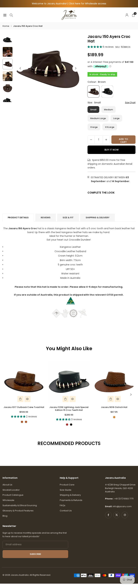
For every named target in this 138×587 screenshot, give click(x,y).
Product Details (18, 217)
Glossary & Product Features (18, 510)
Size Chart (130, 102)
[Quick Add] (20, 399)
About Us (7, 484)
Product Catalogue (13, 495)
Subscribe (35, 554)
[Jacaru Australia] (69, 14)
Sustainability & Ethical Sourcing (20, 505)
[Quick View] (27, 399)
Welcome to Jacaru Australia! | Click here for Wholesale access (69, 3)
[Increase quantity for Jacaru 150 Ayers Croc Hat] (106, 140)
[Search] (11, 14)
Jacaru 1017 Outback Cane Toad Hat (24, 407)
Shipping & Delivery (70, 495)
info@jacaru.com (122, 506)
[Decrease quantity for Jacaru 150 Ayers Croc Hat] (91, 140)
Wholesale (8, 500)
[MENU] (5, 14)
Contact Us (66, 510)
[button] (75, 68)
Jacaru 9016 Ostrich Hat (114, 407)
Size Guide (65, 489)
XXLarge (109, 127)
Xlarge (94, 127)
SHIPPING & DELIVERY (97, 217)
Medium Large (98, 118)
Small (93, 109)
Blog (5, 515)
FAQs (62, 505)
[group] (48, 68)
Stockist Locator (11, 489)
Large (116, 118)
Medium (108, 109)
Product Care (67, 484)
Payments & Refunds (71, 500)
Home (6, 26)
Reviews (45, 217)
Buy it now (112, 149)
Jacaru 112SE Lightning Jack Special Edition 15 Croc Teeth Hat (69, 409)
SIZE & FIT (68, 217)
